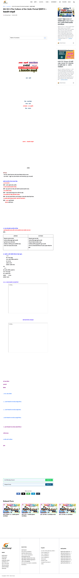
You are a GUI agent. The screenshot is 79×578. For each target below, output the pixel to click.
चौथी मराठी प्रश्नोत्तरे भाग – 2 (66, 553)
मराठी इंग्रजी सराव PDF (25, 556)
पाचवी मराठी (4, 558)
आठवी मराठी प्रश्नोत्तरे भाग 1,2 (66, 559)
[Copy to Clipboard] (38, 494)
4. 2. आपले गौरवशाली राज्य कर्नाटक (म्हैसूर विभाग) (12, 409)
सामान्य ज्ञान (4, 568)
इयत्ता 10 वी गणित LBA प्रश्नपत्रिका (66, 514)
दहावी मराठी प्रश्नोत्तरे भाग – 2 (66, 563)
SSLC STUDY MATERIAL (27, 554)
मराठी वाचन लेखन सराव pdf (26, 553)
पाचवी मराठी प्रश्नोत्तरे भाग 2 (66, 554)
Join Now (50, 479)
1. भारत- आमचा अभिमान (7, 393)
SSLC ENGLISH (5, 563)
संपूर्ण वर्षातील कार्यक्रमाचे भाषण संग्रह (28, 558)
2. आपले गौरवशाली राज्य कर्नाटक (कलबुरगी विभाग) (12, 417)
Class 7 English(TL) (45, 554)
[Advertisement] (28, 27)
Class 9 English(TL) (45, 557)
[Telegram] (33, 494)
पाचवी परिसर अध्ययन (5, 560)
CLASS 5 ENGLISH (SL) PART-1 (48, 550)
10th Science (43, 558)
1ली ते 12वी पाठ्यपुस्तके (25, 561)
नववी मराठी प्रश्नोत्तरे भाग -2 (66, 561)
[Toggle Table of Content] (44, 38)
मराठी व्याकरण (24, 550)
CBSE (42, 563)
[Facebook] (18, 494)
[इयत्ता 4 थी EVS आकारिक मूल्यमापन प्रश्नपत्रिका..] (30, 508)
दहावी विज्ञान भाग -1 (5, 561)
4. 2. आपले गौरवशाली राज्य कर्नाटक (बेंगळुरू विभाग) (12, 401)
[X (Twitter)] (23, 494)
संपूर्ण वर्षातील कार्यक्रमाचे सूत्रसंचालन (28, 559)
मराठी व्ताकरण (4, 557)
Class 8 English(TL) (45, 555)
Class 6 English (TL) (45, 552)
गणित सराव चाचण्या (5, 565)
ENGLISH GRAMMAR (26, 551)
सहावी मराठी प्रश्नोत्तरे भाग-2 (66, 556)
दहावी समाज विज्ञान (5, 566)
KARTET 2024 (44, 560)
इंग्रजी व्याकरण (4, 555)
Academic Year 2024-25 (45, 562)
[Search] (74, 2)
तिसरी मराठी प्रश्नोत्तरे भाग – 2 (66, 551)
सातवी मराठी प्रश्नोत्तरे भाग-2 (66, 558)
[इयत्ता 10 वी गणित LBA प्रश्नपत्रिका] (67, 508)
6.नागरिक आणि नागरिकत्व (7, 439)
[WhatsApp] (28, 494)
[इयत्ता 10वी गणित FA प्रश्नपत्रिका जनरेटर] (48, 508)
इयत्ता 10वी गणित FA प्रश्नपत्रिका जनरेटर (48, 514)
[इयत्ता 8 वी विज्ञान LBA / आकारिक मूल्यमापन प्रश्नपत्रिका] (11, 508)
